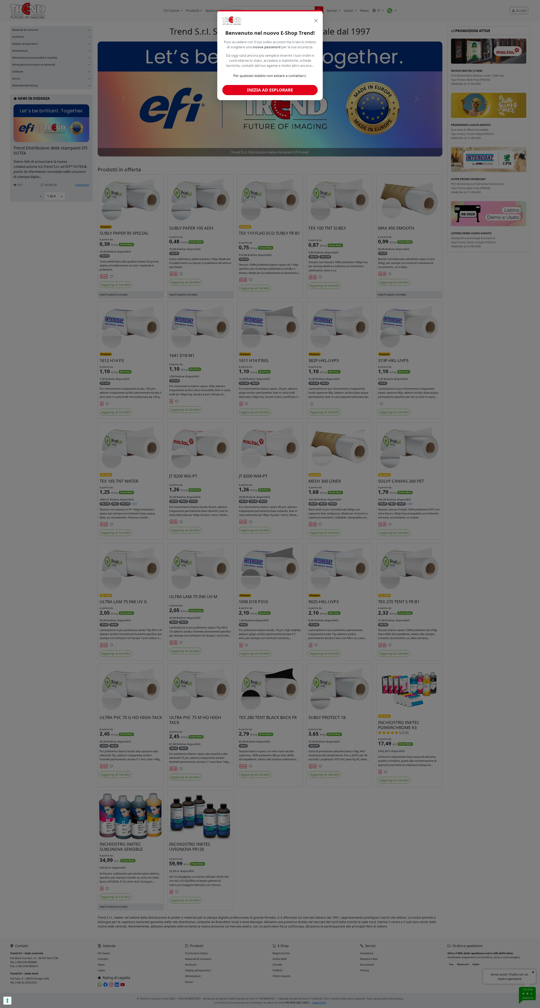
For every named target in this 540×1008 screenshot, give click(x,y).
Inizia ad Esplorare (270, 90)
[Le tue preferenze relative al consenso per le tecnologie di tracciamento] (7, 1001)
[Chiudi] (316, 20)
